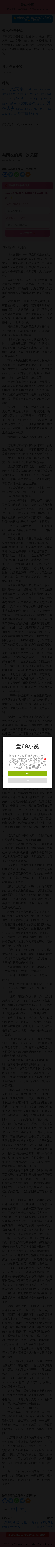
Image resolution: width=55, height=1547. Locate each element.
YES (27, 773)
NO (27, 780)
